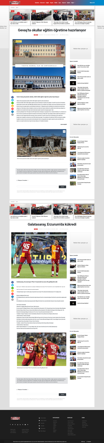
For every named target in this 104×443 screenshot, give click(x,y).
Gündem (37, 2)
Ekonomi (42, 2)
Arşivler (42, 425)
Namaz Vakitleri (71, 424)
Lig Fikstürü (70, 427)
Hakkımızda (12, 429)
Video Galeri (43, 420)
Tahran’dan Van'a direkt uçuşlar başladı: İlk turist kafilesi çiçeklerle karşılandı (83, 89)
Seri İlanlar (70, 431)
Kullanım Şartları (25, 429)
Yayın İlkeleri (13, 431)
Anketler (84, 422)
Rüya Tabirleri (85, 425)
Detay (83, 441)
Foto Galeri (43, 418)
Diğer (72, 2)
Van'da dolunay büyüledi (82, 83)
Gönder (62, 186)
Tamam (89, 441)
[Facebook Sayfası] (11, 424)
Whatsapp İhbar (25, 431)
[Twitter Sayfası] (13, 424)
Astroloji (84, 427)
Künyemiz (43, 428)
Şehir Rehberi (71, 433)
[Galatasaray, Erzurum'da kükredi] (39, 255)
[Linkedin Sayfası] (21, 424)
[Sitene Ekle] (28, 424)
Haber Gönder (25, 432)
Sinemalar (70, 430)
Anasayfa (13, 7)
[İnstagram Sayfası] (16, 424)
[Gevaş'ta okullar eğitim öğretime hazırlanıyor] (39, 65)
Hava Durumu (71, 420)
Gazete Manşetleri (72, 434)
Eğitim (68, 2)
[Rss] (23, 424)
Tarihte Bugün (71, 428)
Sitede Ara (84, 420)
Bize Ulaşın (43, 431)
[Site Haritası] (26, 424)
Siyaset (64, 2)
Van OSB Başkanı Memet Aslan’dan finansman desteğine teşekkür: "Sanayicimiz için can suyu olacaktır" (83, 96)
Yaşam (51, 2)
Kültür (55, 2)
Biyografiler (84, 424)
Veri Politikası (13, 432)
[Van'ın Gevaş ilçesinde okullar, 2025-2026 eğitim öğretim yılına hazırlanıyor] (41, 142)
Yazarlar (42, 423)
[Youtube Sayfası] (18, 424)
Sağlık (47, 2)
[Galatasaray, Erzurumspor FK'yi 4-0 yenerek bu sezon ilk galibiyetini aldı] (41, 349)
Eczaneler (70, 425)
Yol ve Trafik (70, 422)
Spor (60, 2)
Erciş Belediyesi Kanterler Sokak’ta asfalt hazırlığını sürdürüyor (83, 170)
